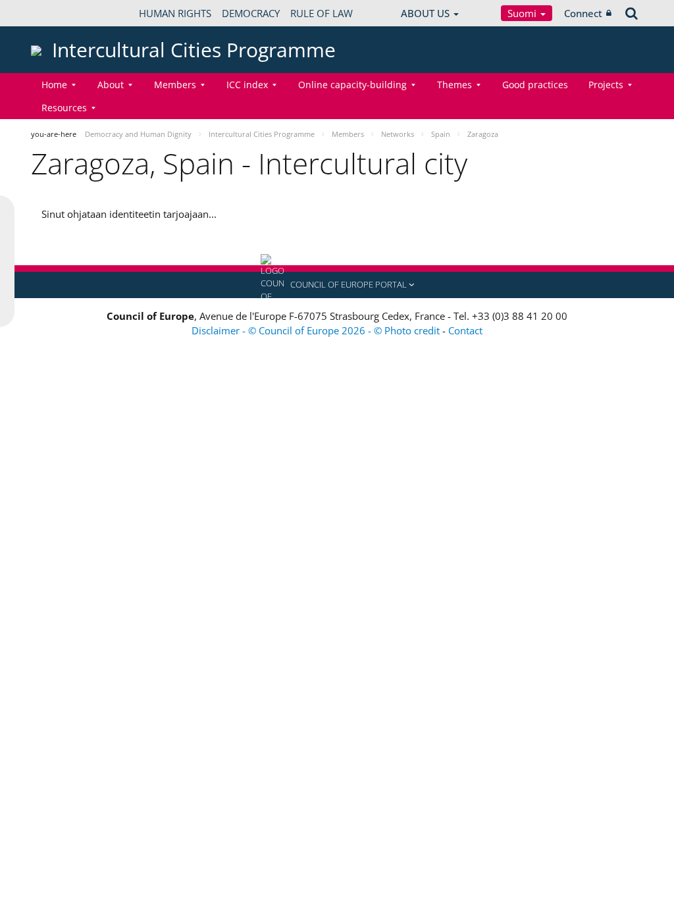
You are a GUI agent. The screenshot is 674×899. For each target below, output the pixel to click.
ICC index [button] (247, 84)
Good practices (535, 84)
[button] (337, 285)
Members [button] (175, 84)
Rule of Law (321, 13)
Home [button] (54, 84)
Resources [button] (64, 107)
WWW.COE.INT (64, 13)
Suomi (523, 13)
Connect (583, 13)
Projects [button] (605, 84)
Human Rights (175, 13)
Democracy (251, 13)
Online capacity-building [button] (352, 84)
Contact (465, 330)
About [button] (110, 84)
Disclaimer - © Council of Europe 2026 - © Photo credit (317, 330)
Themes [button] (454, 84)
